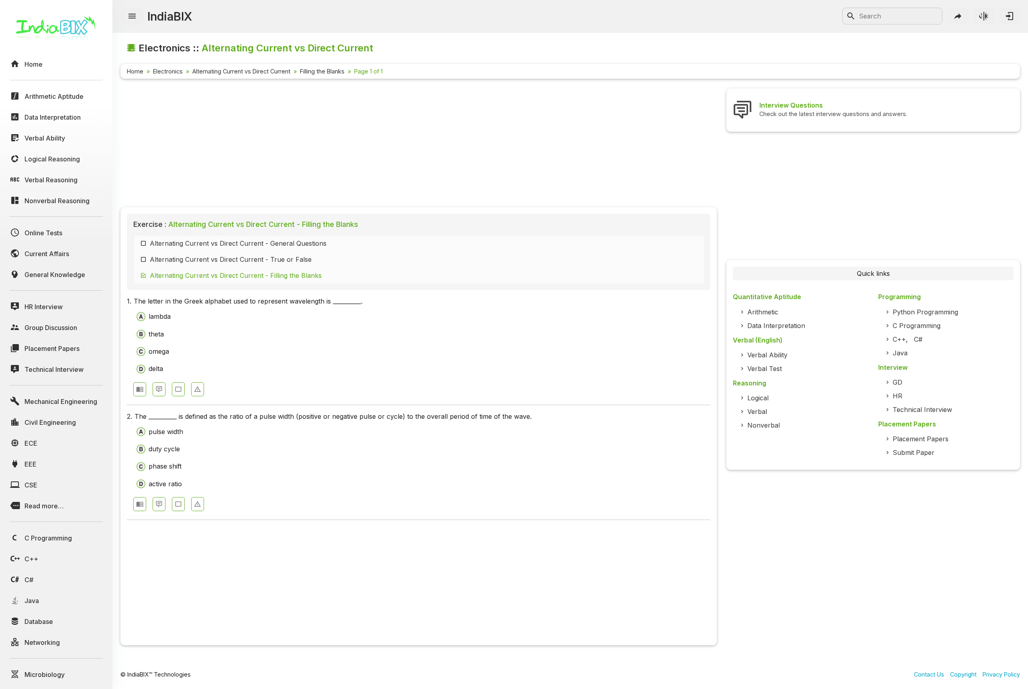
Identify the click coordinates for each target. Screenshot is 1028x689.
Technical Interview (922, 410)
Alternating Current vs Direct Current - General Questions (238, 243)
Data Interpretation (776, 326)
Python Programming (925, 312)
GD (897, 382)
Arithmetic (762, 312)
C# (918, 339)
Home (135, 71)
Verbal (757, 412)
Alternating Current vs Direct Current (241, 71)
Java (900, 353)
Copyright (963, 674)
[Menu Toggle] (132, 16)
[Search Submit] (851, 16)
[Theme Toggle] (983, 16)
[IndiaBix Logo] (56, 31)
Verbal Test (764, 369)
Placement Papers (920, 439)
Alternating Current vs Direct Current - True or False (231, 259)
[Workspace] (178, 389)
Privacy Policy (1001, 674)
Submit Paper (913, 452)
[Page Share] (958, 16)
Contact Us (929, 674)
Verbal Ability (767, 355)
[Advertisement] (361, 144)
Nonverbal (763, 425)
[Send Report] (197, 389)
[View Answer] (139, 389)
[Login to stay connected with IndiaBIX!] (1009, 16)
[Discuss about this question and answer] (159, 389)
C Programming (916, 326)
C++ (899, 339)
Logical (758, 398)
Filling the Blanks (322, 71)
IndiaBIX (169, 16)
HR (897, 396)
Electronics (168, 71)
